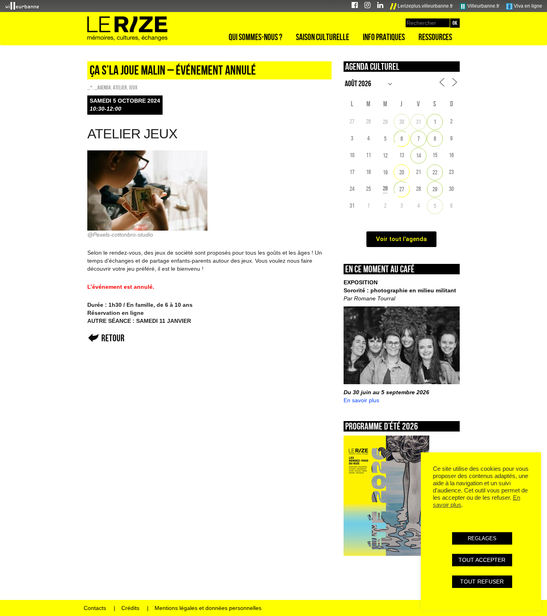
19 (385, 172)
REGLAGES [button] (482, 538)
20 (401, 172)
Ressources (435, 37)
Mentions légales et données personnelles (208, 608)
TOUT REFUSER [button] (482, 581)
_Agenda (103, 87)
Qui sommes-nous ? (255, 37)
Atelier (120, 87)
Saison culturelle (322, 37)
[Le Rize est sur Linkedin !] (380, 6)
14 (418, 155)
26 (385, 188)
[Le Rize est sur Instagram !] (367, 6)
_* (90, 87)
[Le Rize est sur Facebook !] (355, 6)
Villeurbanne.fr (482, 6)
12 (385, 155)
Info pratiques (384, 37)
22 (434, 172)
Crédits (130, 608)
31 (418, 121)
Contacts (95, 608)
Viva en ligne (527, 6)
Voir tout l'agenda (401, 239)
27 (401, 189)
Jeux (133, 87)
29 (385, 121)
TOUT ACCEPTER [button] (482, 560)
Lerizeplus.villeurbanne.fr (424, 6)
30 (401, 121)
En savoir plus (361, 400)
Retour (113, 337)
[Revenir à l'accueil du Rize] (127, 28)
